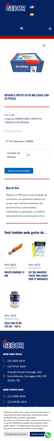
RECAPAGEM (22, 122)
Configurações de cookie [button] (16, 434)
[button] (21, 28)
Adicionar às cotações (19, 170)
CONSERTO (36, 118)
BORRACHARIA (22, 118)
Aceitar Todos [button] (38, 434)
